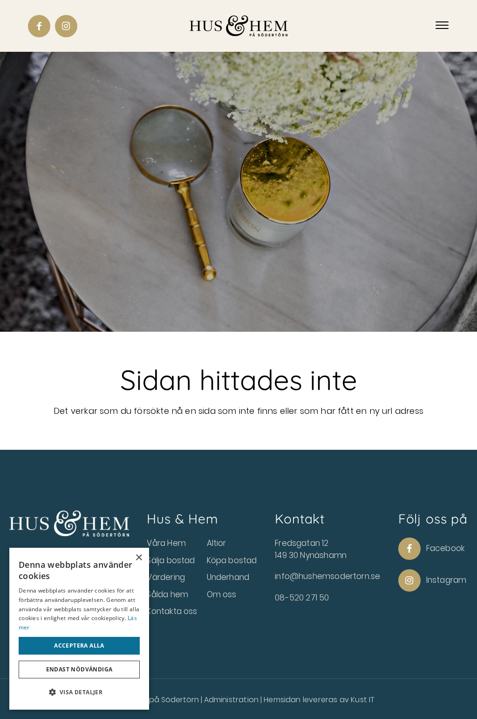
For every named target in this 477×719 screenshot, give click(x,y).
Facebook (445, 548)
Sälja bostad (171, 560)
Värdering (166, 577)
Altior (216, 543)
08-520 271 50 (302, 597)
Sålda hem (167, 594)
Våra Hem (166, 543)
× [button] (138, 557)
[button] (79, 692)
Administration (232, 699)
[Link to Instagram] (66, 26)
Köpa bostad (232, 560)
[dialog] (79, 629)
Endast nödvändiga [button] (79, 669)
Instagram (446, 580)
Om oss (222, 594)
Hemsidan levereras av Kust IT (319, 699)
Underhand (228, 577)
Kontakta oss (172, 611)
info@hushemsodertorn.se (327, 576)
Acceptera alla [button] (79, 645)
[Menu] (442, 25)
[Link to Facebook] (39, 26)
